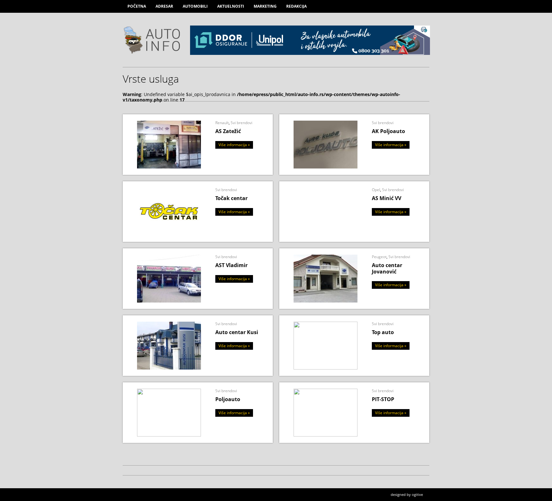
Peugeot (379, 256)
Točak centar (231, 198)
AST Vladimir (231, 265)
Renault (222, 122)
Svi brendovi (241, 122)
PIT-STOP (383, 399)
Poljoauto (227, 399)
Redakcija (296, 6)
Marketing (265, 6)
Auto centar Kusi (236, 332)
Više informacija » (234, 144)
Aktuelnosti (230, 6)
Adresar (164, 6)
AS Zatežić (228, 131)
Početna (136, 6)
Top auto (383, 332)
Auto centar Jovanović (387, 268)
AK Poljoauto (388, 131)
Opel (376, 189)
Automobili (195, 6)
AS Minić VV (386, 198)
